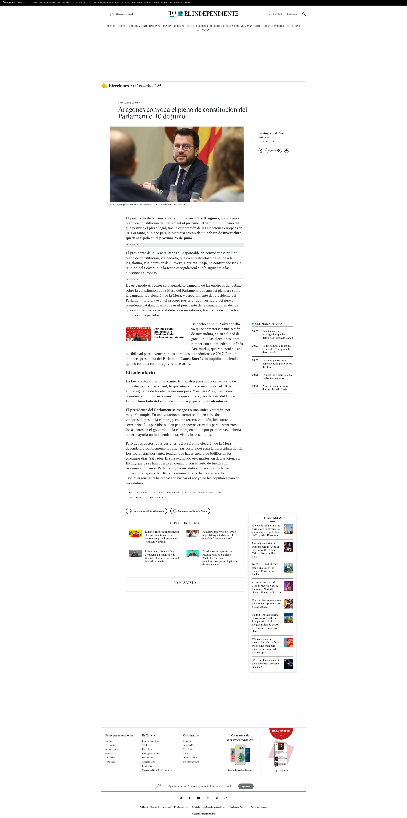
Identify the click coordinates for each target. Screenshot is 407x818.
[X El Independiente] (181, 798)
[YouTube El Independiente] (198, 798)
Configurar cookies (259, 807)
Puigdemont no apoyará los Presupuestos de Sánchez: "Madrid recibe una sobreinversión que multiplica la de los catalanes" (219, 558)
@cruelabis (264, 137)
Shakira (186, 2)
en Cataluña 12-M (135, 85)
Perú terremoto (113, 2)
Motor (258, 25)
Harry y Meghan (161, 2)
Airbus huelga (176, 2)
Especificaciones (191, 761)
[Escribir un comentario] (286, 150)
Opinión (111, 25)
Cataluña (123, 102)
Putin (89, 2)
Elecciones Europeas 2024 (199, 493)
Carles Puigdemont (138, 493)
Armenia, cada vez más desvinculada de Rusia (275, 388)
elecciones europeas (175, 391)
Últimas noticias (24, 2)
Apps (185, 753)
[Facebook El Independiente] (189, 798)
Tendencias (217, 25)
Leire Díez (147, 766)
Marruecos (80, 2)
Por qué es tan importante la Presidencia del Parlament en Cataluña (169, 333)
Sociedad (179, 25)
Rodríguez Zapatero (151, 753)
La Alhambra (136, 2)
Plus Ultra (147, 749)
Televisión (232, 25)
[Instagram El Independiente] (208, 798)
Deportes (202, 25)
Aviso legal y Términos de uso (175, 807)
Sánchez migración (66, 2)
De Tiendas (293, 25)
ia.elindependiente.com (240, 770)
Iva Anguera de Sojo (271, 133)
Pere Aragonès (136, 498)
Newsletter (188, 749)
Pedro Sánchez (149, 757)
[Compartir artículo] (261, 150)
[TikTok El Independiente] (225, 798)
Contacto (187, 741)
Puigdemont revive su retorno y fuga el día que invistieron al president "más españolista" (219, 535)
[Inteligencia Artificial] (240, 764)
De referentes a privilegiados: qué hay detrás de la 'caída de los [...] (277, 335)
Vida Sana (246, 25)
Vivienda (125, 2)
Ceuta (34, 2)
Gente (190, 25)
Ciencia (166, 25)
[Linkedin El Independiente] (217, 798)
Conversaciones (274, 25)
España (122, 25)
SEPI (144, 745)
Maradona (148, 2)
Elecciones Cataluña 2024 (166, 493)
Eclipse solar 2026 (151, 741)
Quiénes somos (190, 757)
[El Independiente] (203, 14)
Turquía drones (99, 2)
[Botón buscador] (304, 14)
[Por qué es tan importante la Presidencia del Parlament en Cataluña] (138, 334)
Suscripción (188, 745)
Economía (135, 25)
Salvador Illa (156, 498)
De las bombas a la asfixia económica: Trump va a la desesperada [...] (276, 349)
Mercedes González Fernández (157, 770)
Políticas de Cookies (238, 807)
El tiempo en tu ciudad (124, 14)
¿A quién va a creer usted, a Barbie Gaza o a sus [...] (277, 376)
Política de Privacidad (149, 807)
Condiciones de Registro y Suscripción (209, 807)
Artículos (203, 29)
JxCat (221, 493)
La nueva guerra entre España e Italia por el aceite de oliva (277, 363)
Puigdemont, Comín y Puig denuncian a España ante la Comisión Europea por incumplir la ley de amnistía (162, 556)
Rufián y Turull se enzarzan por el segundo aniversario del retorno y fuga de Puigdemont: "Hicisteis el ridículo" (162, 536)
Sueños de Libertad (47, 2)
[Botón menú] (103, 14)
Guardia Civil (148, 761)
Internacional (151, 25)
